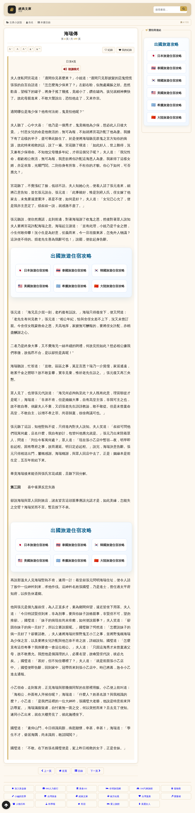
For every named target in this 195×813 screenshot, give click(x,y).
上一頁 (47, 771)
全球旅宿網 (115, 788)
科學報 (51, 803)
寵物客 (177, 788)
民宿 (83, 803)
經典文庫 (83, 796)
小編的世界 (20, 796)
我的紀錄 (127, 50)
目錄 (80, 771)
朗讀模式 (73, 69)
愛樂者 (177, 796)
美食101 (83, 788)
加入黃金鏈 (20, 788)
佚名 (30, 22)
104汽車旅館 (146, 788)
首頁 (64, 771)
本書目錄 (45, 22)
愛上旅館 (115, 803)
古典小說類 (16, 22)
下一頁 (94, 771)
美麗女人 (145, 803)
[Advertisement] (166, 159)
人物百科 (20, 803)
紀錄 (110, 50)
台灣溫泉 (146, 796)
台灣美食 (52, 796)
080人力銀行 (52, 788)
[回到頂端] (6, 805)
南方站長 (114, 796)
